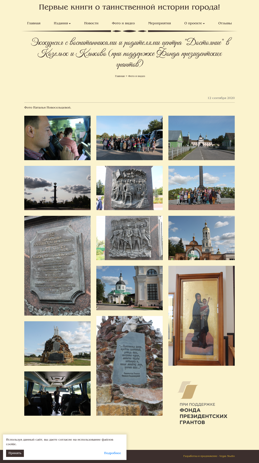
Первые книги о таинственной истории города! (129, 7)
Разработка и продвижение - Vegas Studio (209, 456)
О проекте (193, 23)
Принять (15, 453)
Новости (91, 23)
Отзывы (225, 23)
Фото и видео (123, 23)
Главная (33, 23)
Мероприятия (159, 23)
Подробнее (112, 453)
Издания (61, 23)
